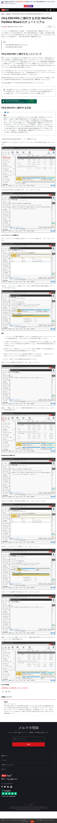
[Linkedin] (8, 787)
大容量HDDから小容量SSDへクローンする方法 (14, 688)
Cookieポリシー (34, 819)
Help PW (8, 14)
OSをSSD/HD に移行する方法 (14, 47)
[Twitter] (5, 787)
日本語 (49, 26)
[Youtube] (11, 787)
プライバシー (26, 804)
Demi (5, 26)
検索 (47, 10)
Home (2, 14)
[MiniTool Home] (5, 9)
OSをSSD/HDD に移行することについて (17, 44)
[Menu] (54, 10)
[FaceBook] (2, 787)
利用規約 (31, 804)
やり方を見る (28, 6)
